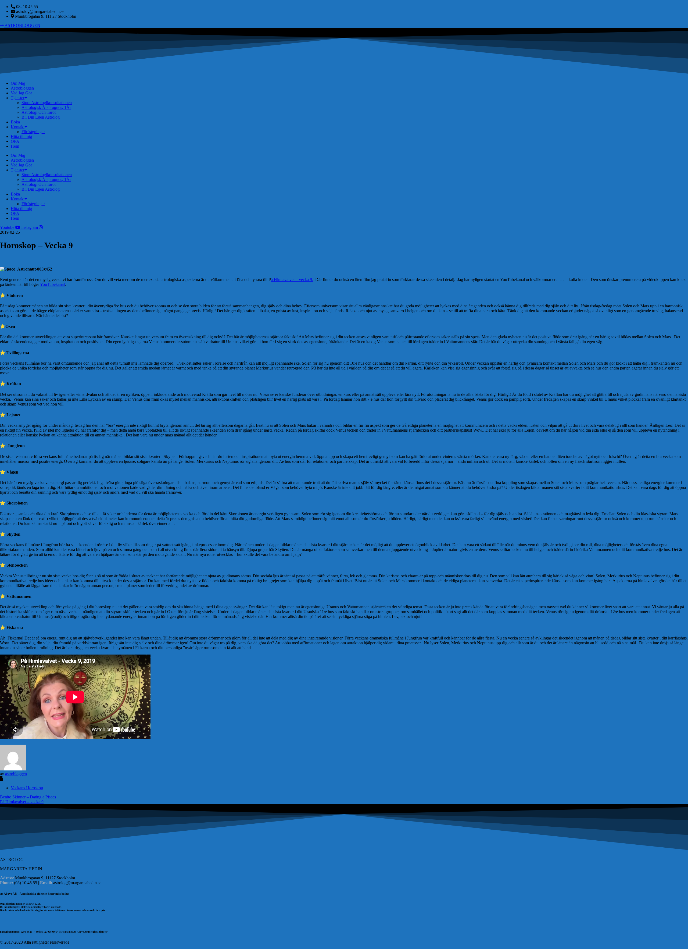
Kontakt (17, 127)
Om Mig (18, 83)
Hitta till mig (21, 136)
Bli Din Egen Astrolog (41, 117)
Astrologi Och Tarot (39, 112)
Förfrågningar (33, 131)
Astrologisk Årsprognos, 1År (46, 107)
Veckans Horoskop (27, 787)
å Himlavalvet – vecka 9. (292, 279)
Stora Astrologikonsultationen (47, 102)
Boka (15, 122)
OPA (15, 141)
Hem (15, 146)
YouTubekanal (52, 284)
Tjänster (17, 97)
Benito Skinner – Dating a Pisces (28, 797)
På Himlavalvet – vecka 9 (22, 801)
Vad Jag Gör (21, 93)
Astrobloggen (22, 88)
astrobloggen (16, 774)
